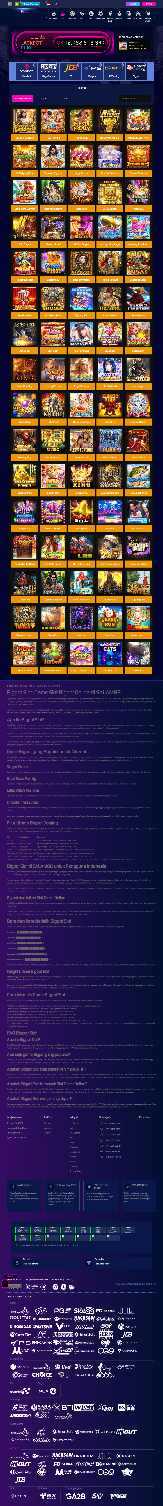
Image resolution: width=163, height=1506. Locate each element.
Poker (128, 18)
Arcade (119, 18)
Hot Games (53, 18)
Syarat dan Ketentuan (16, 1137)
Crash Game (110, 19)
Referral (47, 1132)
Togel (91, 18)
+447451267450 (112, 1129)
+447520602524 (113, 1146)
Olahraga (100, 18)
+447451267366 (112, 1123)
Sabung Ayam (147, 19)
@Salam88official (112, 1151)
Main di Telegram (32, 4)
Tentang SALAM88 (15, 1123)
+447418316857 (112, 1140)
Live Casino (72, 18)
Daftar (149, 4)
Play (26, 47)
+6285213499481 (113, 1157)
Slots (63, 18)
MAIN (55, 262)
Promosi (47, 1123)
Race (82, 18)
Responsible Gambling (17, 1128)
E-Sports (138, 18)
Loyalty (47, 1128)
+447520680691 (113, 1134)
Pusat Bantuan (13, 1132)
